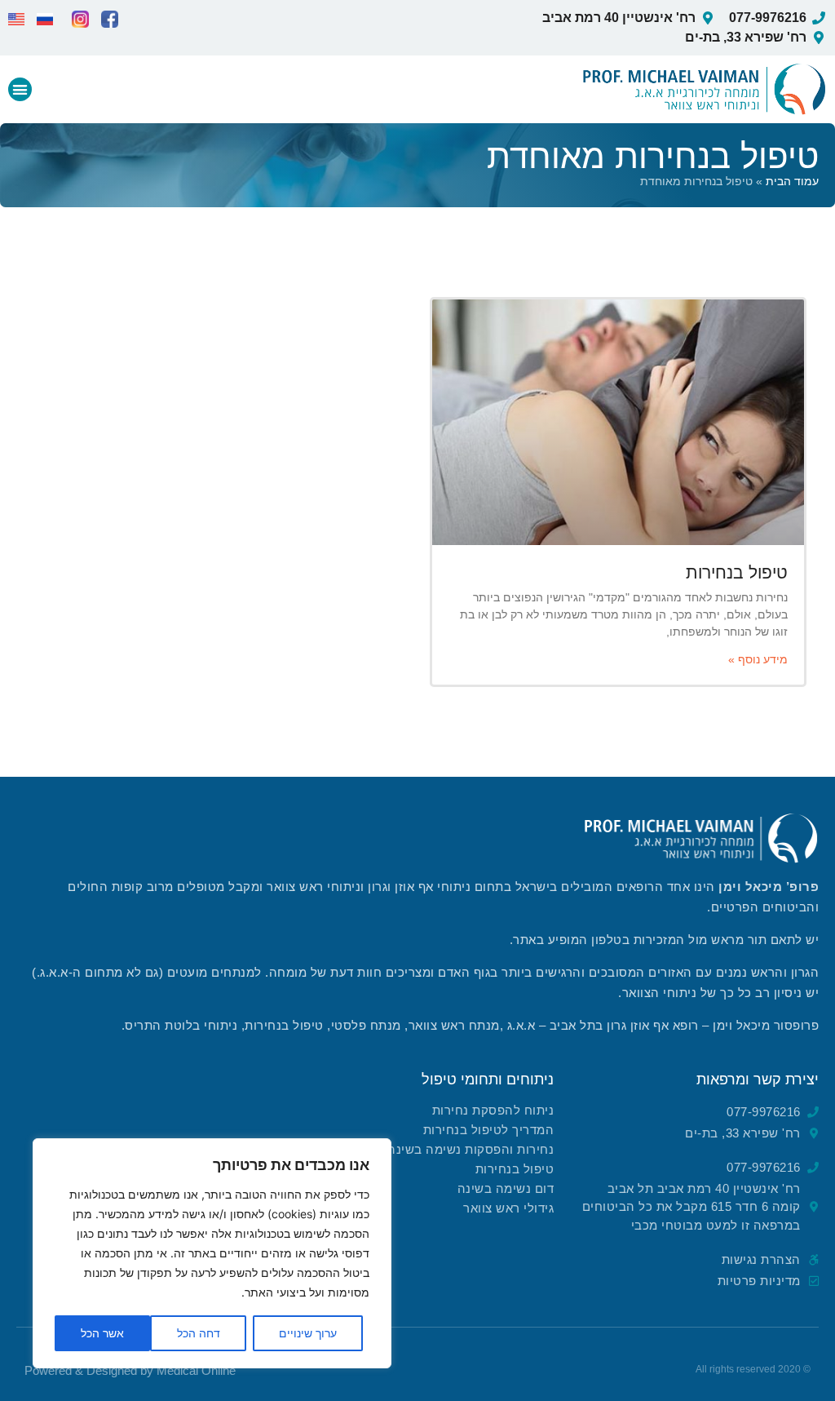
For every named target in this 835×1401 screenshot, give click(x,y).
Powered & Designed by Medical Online (130, 1370)
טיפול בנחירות (737, 572)
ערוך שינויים (308, 1333)
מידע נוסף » (758, 659)
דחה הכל (198, 1333)
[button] (20, 89)
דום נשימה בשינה (505, 1188)
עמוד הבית (792, 181)
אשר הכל (102, 1333)
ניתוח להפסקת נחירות (493, 1110)
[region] (212, 1253)
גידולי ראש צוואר (508, 1208)
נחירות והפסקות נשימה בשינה (470, 1149)
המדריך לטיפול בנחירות (488, 1130)
